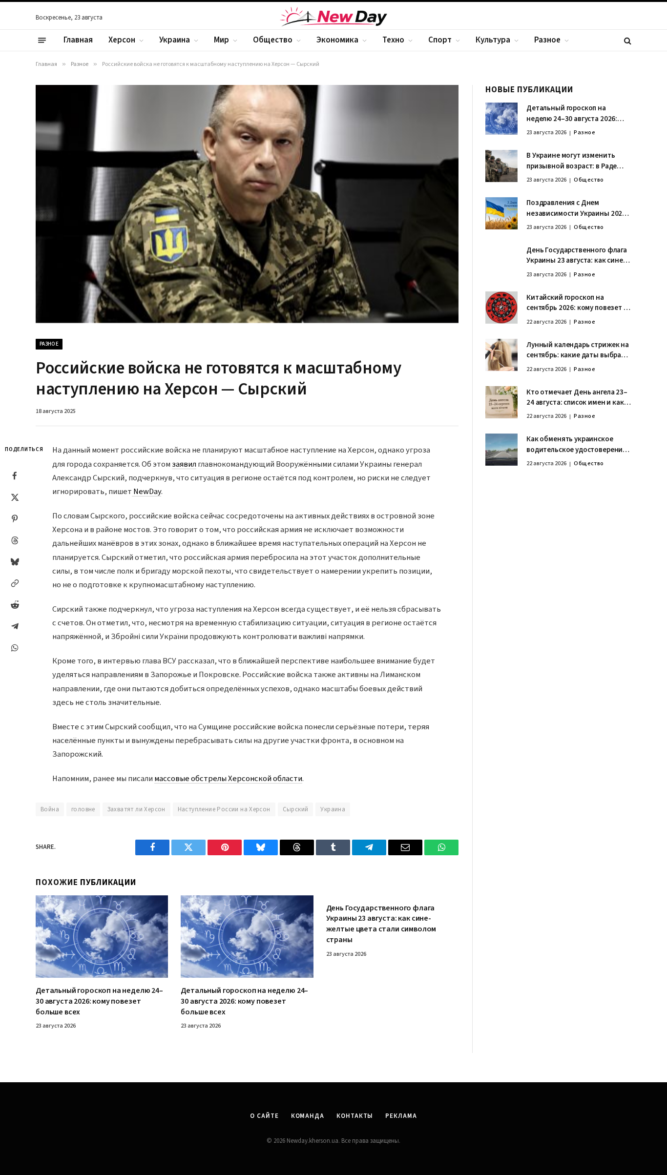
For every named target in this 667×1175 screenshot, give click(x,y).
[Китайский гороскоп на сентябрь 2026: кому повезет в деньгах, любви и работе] (501, 307)
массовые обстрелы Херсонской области (228, 778)
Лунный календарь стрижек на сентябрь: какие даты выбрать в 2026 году (577, 350)
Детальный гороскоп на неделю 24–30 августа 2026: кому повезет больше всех (99, 1001)
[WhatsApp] (14, 648)
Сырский (296, 809)
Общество (272, 40)
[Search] (626, 40)
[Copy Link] (14, 583)
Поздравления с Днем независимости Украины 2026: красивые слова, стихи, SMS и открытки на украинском (577, 208)
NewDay (146, 491)
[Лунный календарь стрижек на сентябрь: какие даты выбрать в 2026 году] (501, 355)
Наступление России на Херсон (224, 809)
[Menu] (42, 40)
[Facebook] (14, 476)
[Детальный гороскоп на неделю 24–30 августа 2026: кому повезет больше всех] (102, 936)
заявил (184, 464)
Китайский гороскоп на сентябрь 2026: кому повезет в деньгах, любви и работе (576, 302)
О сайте (264, 1116)
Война (50, 809)
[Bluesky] (14, 562)
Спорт (440, 40)
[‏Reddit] (14, 605)
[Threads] (14, 540)
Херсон (121, 40)
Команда (307, 1116)
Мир (221, 40)
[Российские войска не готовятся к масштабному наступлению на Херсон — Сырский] (247, 204)
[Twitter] (14, 497)
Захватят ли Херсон (136, 809)
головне (83, 809)
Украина (174, 40)
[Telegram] (14, 626)
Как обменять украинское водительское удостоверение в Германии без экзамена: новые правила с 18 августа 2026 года (576, 444)
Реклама (401, 1116)
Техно (393, 40)
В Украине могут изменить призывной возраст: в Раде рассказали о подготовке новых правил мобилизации (573, 161)
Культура (493, 40)
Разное (547, 40)
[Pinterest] (14, 519)
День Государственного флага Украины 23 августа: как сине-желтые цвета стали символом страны (381, 924)
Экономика (337, 40)
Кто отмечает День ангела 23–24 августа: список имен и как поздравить (576, 397)
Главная (78, 40)
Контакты (354, 1116)
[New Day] (333, 18)
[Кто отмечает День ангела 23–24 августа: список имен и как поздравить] (501, 402)
